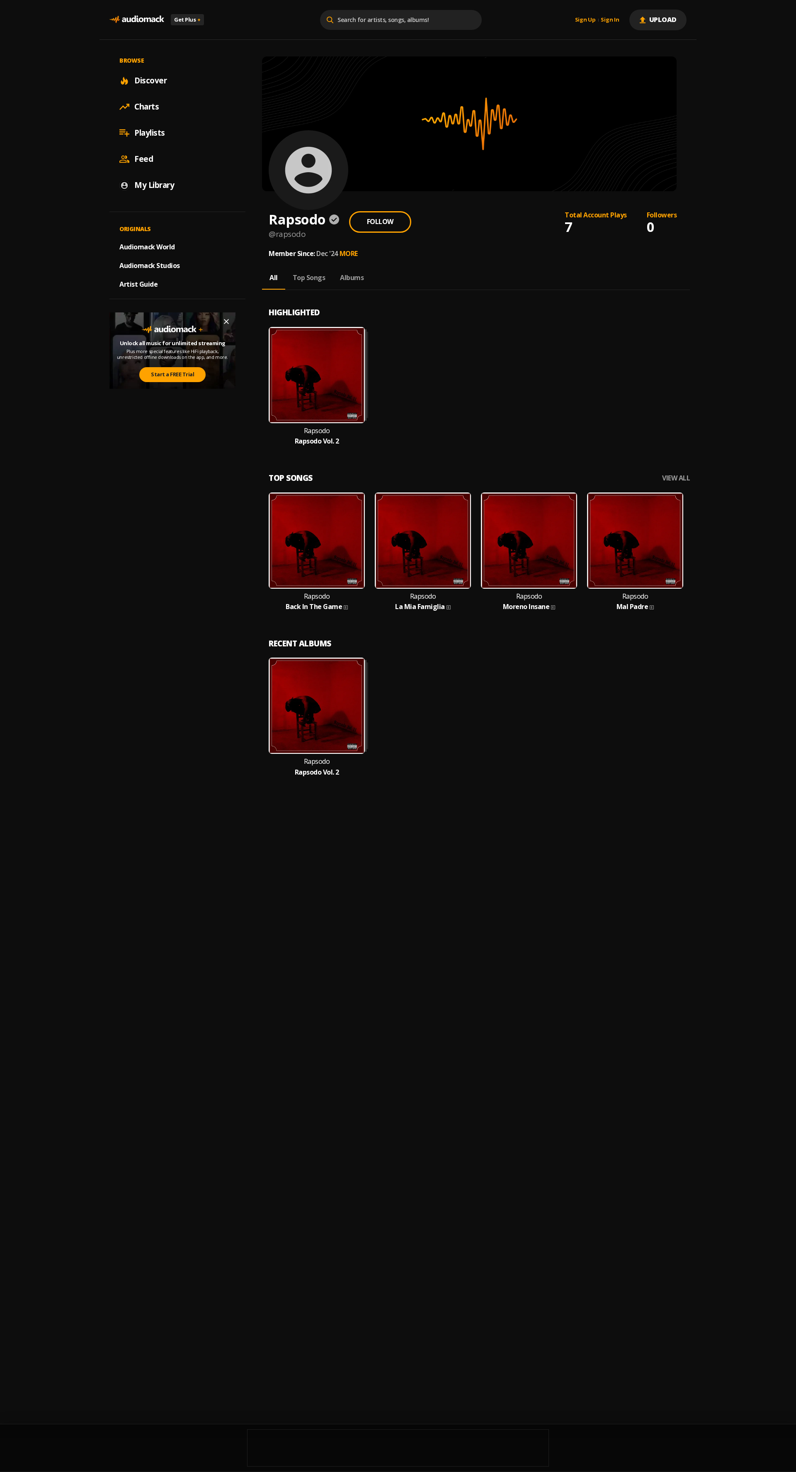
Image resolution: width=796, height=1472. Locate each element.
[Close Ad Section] (226, 321)
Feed (143, 159)
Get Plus (187, 19)
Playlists (149, 132)
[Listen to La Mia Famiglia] (423, 540)
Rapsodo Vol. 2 (317, 441)
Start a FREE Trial (172, 374)
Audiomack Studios (149, 265)
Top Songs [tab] (309, 277)
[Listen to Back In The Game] (317, 540)
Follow (380, 221)
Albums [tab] (352, 277)
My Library (154, 185)
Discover (150, 80)
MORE (349, 253)
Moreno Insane (526, 606)
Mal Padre (632, 606)
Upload (663, 19)
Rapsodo (317, 430)
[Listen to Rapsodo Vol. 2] (317, 375)
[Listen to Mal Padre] (635, 540)
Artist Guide (138, 284)
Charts (146, 106)
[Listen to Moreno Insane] (529, 540)
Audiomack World (147, 246)
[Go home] (136, 20)
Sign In (610, 20)
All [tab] (273, 277)
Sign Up (585, 20)
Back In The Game (314, 606)
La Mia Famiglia (420, 606)
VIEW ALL (676, 478)
